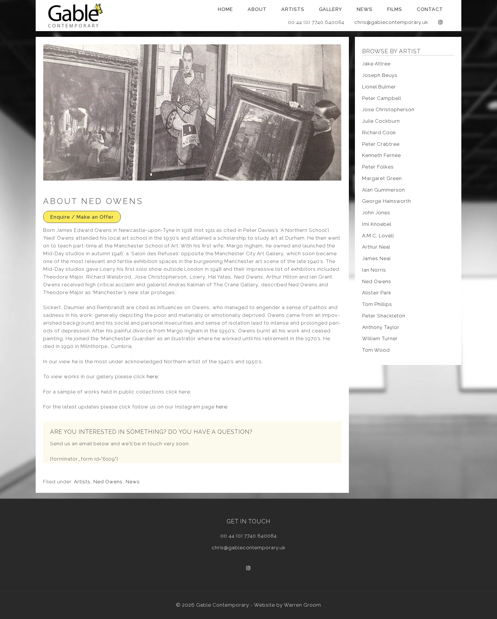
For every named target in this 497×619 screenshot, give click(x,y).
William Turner (380, 338)
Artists (292, 9)
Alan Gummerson (383, 190)
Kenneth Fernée (381, 155)
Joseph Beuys (379, 75)
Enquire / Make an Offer (82, 217)
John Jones (376, 212)
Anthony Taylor (380, 327)
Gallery (330, 9)
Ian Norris (374, 270)
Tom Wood (376, 350)
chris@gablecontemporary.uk (391, 22)
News (364, 9)
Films (394, 9)
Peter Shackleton (383, 316)
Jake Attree (376, 64)
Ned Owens (108, 481)
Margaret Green (382, 178)
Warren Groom (302, 605)
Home (225, 9)
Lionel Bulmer (379, 87)
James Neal (376, 258)
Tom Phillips (377, 304)
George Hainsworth (386, 201)
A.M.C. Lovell (378, 235)
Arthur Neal (376, 247)
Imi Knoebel (376, 224)
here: (153, 376)
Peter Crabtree (380, 144)
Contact (430, 9)
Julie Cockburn (381, 121)
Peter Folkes (378, 167)
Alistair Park (376, 293)
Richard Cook (379, 132)
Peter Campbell (381, 98)
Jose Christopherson (388, 109)
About (257, 9)
